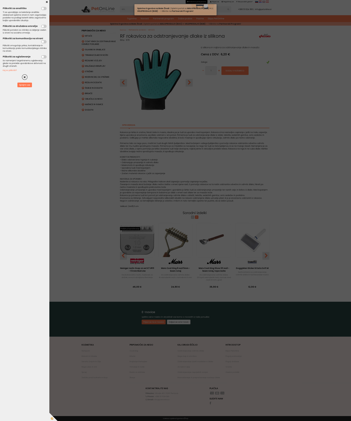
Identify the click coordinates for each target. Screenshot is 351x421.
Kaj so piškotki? (10, 70)
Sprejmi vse (24, 85)
